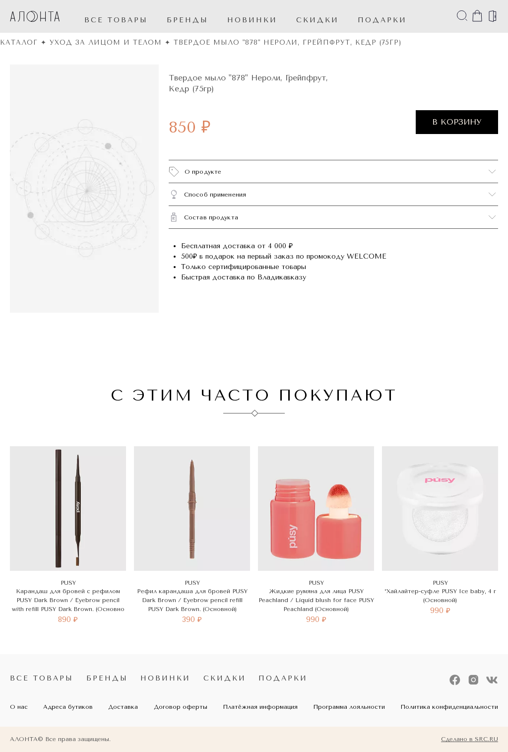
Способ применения (215, 194)
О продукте (203, 171)
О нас (19, 706)
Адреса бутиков (68, 706)
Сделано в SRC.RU (469, 739)
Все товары (116, 20)
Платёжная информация (260, 706)
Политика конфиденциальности (449, 706)
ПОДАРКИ (382, 20)
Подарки (283, 678)
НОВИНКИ (252, 20)
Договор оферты (180, 706)
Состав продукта (211, 217)
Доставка (123, 706)
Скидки (224, 678)
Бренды (187, 20)
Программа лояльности (349, 706)
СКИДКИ (317, 20)
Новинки (165, 678)
